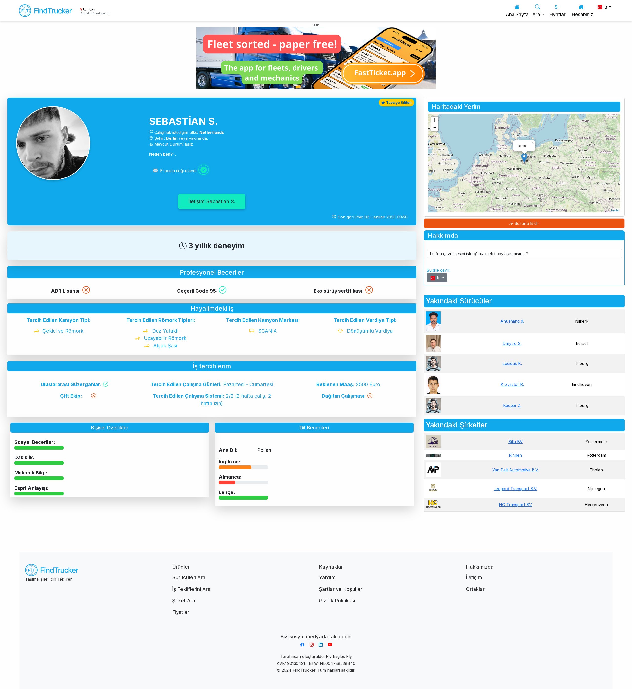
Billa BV (515, 441)
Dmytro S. (512, 343)
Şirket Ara (183, 601)
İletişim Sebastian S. (211, 201)
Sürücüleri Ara (188, 577)
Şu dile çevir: (438, 270)
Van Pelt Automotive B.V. (515, 469)
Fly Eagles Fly (339, 656)
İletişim (474, 577)
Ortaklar (475, 589)
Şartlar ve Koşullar (340, 589)
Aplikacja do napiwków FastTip (316, 630)
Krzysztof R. (512, 384)
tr (438, 277)
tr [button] (605, 7)
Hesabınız (582, 14)
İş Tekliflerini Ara (191, 589)
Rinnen (515, 455)
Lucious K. (512, 363)
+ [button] (434, 120)
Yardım (327, 577)
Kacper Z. (512, 405)
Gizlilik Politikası (337, 601)
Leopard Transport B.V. (515, 488)
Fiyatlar (557, 14)
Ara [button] (537, 14)
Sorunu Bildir (526, 223)
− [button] (434, 127)
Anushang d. (512, 321)
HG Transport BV (515, 504)
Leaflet (615, 210)
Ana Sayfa (517, 14)
